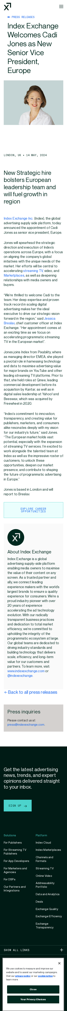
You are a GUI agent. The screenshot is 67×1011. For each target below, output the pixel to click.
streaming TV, (33, 271)
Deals (39, 901)
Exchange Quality (47, 909)
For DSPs (9, 879)
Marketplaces (14, 275)
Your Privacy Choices (33, 999)
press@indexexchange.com (25, 724)
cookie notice (45, 976)
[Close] (59, 963)
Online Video (44, 875)
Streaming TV (45, 868)
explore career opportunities (34, 510)
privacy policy (23, 976)
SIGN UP (16, 805)
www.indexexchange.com (25, 671)
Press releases (22, 17)
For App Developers (16, 861)
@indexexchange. (20, 676)
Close (33, 989)
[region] (33, 984)
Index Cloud (43, 842)
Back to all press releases (32, 692)
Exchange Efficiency (49, 916)
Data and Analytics (48, 894)
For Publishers (13, 842)
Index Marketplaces (48, 849)
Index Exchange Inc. (18, 218)
